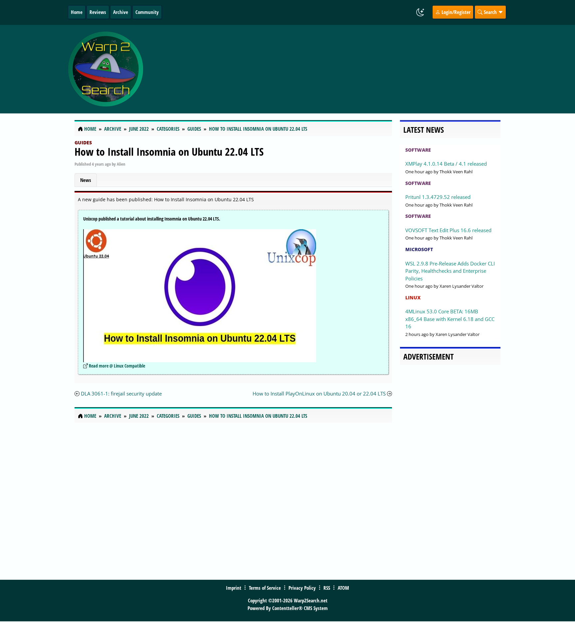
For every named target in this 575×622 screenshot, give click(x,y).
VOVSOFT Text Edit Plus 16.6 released (448, 230)
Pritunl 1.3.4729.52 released (438, 197)
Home (77, 12)
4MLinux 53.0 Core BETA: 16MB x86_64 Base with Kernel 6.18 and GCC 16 (449, 319)
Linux (413, 297)
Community (147, 12)
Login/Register (455, 12)
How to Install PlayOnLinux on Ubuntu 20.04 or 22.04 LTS (319, 393)
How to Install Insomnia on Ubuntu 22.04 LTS (169, 151)
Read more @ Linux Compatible (117, 366)
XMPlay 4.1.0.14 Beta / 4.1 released (446, 163)
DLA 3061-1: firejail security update (121, 393)
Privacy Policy (302, 587)
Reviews (98, 12)
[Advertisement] (327, 69)
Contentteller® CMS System (300, 608)
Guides (83, 142)
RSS (326, 587)
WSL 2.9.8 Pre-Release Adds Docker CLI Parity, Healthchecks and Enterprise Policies (450, 271)
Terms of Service (265, 587)
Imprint (233, 587)
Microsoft (419, 249)
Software (418, 150)
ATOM (343, 587)
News (85, 180)
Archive (120, 12)
